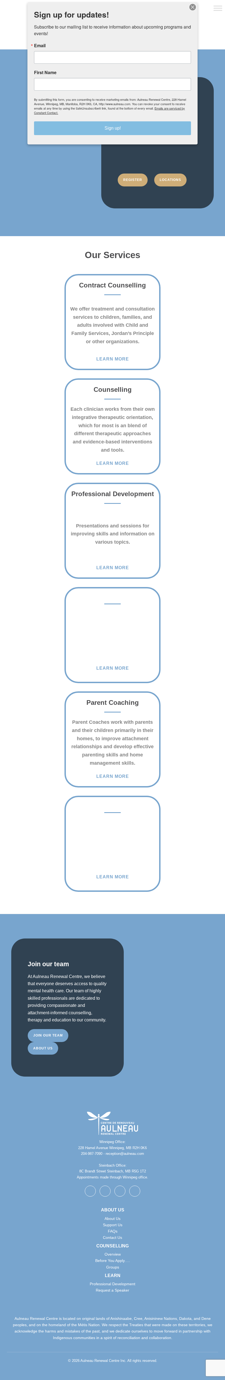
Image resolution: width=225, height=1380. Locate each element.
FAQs (112, 1231)
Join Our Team (48, 1035)
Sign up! (113, 128)
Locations (170, 180)
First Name (45, 72)
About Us (112, 1218)
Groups (112, 1267)
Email (40, 45)
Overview (113, 1254)
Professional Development (112, 1284)
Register (132, 180)
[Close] (192, 7)
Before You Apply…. (112, 1260)
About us (43, 1048)
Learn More (112, 359)
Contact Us (112, 1237)
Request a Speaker (112, 1290)
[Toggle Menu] (217, 8)
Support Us (112, 1225)
